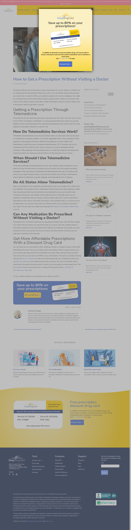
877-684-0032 (64, 59)
